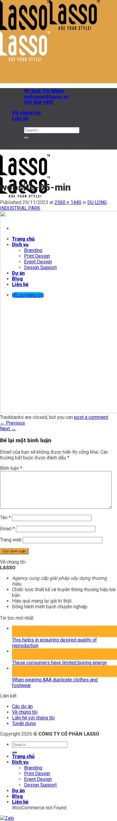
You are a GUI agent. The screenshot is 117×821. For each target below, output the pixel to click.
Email (7, 529)
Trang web (11, 540)
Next (8, 428)
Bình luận (11, 468)
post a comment (91, 417)
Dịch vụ (20, 762)
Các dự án (22, 706)
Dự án (18, 790)
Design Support (40, 785)
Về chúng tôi (26, 113)
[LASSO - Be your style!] (25, 196)
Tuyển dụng (24, 723)
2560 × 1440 (68, 202)
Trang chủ (23, 756)
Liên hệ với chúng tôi (33, 718)
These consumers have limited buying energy (59, 662)
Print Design (37, 773)
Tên (5, 517)
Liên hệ (20, 118)
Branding (33, 768)
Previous (12, 423)
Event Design (38, 779)
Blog (17, 796)
